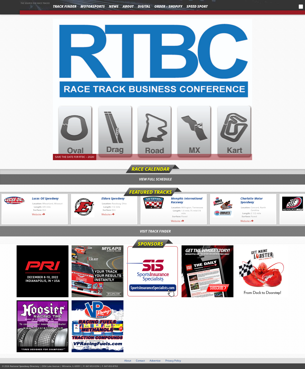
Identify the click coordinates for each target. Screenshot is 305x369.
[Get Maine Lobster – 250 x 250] (262, 271)
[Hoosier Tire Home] (42, 326)
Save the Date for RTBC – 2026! (74, 157)
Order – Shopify (168, 6)
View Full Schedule (155, 179)
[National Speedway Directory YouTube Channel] (289, 7)
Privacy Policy (173, 360)
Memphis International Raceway (186, 200)
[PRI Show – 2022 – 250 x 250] (42, 271)
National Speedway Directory (25, 9)
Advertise (155, 360)
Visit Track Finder (155, 231)
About (128, 6)
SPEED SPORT (197, 6)
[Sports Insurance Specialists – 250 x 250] (152, 271)
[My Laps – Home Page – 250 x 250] (97, 271)
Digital (144, 6)
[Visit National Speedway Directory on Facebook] (274, 7)
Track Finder (64, 6)
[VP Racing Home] (97, 326)
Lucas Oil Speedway (45, 198)
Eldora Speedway (112, 198)
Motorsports (93, 6)
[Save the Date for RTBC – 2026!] (152, 89)
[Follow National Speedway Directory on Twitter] (279, 7)
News (113, 6)
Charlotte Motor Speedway (251, 200)
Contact (140, 360)
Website (36, 214)
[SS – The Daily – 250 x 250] (207, 271)
